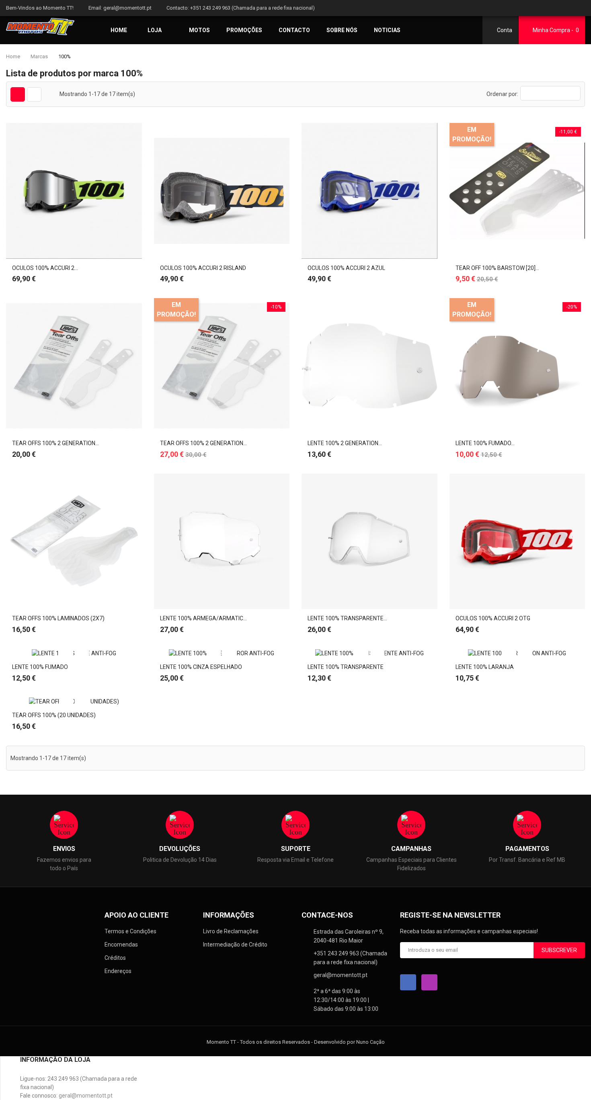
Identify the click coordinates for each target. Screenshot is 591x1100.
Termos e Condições (130, 931)
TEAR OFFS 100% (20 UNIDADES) (54, 715)
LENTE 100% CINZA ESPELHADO (201, 667)
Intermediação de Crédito (235, 944)
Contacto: (177, 8)
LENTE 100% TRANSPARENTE (346, 667)
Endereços (118, 971)
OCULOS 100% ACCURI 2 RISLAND (203, 268)
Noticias (387, 30)
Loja (155, 30)
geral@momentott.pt (127, 8)
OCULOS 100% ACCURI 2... (45, 268)
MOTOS (199, 30)
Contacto (294, 30)
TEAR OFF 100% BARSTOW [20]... (497, 268)
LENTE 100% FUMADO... (485, 443)
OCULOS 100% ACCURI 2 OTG (493, 618)
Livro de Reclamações (231, 931)
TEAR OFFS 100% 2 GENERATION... (55, 443)
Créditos (115, 958)
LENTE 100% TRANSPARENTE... (347, 618)
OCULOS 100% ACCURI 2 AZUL (346, 268)
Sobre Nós (341, 30)
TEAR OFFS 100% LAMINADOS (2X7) (58, 618)
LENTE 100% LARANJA (485, 667)
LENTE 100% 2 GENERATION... (345, 443)
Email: (95, 8)
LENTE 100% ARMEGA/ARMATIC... (203, 618)
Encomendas (121, 944)
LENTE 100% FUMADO (40, 667)
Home (119, 30)
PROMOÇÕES (244, 30)
